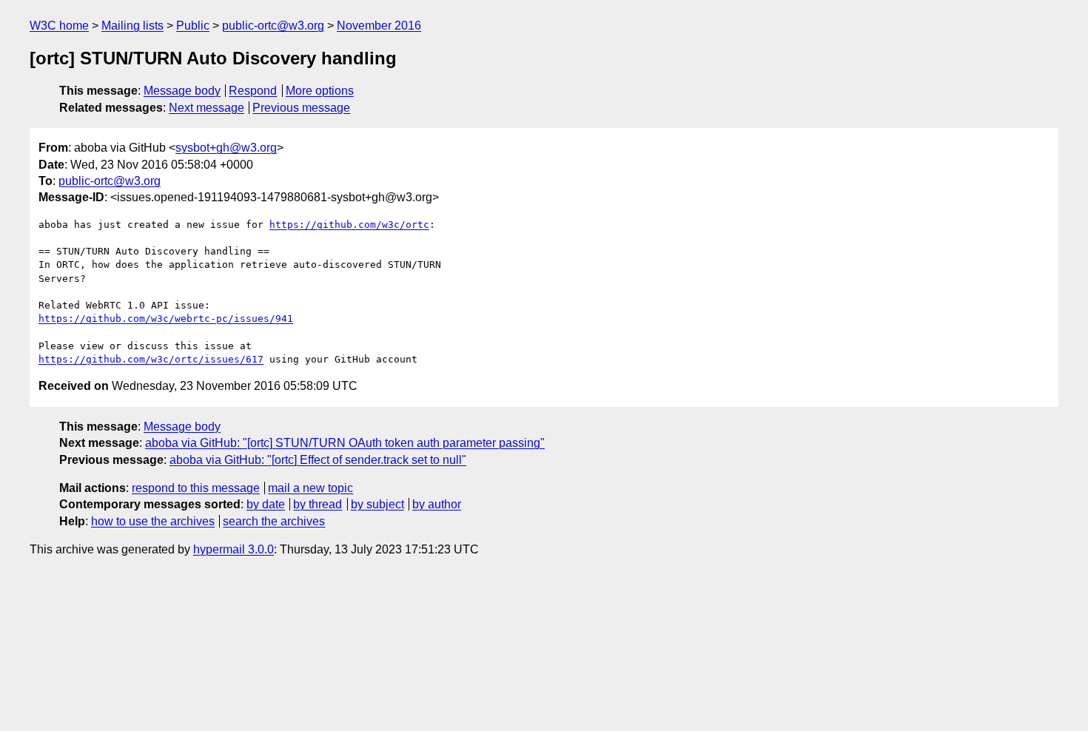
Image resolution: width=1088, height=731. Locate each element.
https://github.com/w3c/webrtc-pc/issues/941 (165, 318)
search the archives (274, 521)
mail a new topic (310, 488)
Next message (206, 107)
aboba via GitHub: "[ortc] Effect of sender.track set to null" (317, 460)
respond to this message (196, 488)
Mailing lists (132, 25)
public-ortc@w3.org (273, 25)
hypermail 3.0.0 (233, 549)
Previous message (301, 107)
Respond (253, 90)
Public (192, 25)
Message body (182, 90)
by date (265, 504)
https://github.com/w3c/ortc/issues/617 (150, 359)
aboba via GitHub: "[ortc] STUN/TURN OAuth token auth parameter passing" (345, 443)
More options (320, 90)
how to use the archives (153, 521)
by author (436, 504)
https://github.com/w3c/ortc (349, 224)
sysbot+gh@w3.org (226, 147)
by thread (317, 504)
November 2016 (379, 25)
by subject (377, 504)
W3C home (59, 25)
